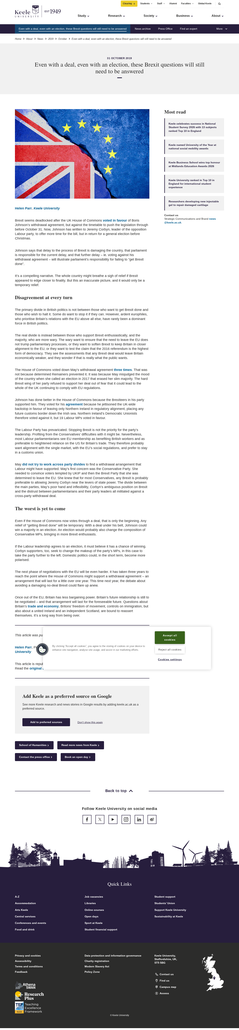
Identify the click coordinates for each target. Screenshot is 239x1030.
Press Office (165, 28)
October (62, 38)
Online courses (94, 909)
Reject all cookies (169, 649)
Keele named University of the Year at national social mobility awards (192, 146)
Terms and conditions (29, 966)
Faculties (186, 3)
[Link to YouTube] (112, 819)
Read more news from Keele (79, 745)
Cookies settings (170, 659)
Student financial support (101, 929)
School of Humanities (32, 745)
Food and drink (25, 929)
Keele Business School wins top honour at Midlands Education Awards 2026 (194, 164)
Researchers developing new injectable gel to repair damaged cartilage (194, 203)
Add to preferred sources (46, 722)
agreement (74, 404)
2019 (50, 38)
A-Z (17, 896)
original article (41, 668)
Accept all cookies (170, 637)
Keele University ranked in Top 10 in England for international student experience (192, 184)
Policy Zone (92, 971)
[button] (219, 3)
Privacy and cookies (28, 955)
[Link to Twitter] (99, 819)
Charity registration (97, 961)
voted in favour (115, 220)
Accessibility (23, 961)
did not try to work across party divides (53, 464)
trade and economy (43, 606)
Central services (25, 916)
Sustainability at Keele (168, 916)
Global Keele (205, 3)
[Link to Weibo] (152, 819)
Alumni (173, 3)
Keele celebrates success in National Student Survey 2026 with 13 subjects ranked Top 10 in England (193, 127)
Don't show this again (90, 722)
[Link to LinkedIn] (139, 819)
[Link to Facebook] (87, 819)
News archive (143, 28)
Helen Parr (23, 208)
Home (18, 38)
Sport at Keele (94, 922)
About (29, 38)
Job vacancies (94, 896)
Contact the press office (34, 756)
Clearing (127, 3)
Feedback (21, 971)
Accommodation (25, 903)
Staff (159, 3)
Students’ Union (164, 903)
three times (123, 370)
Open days (91, 916)
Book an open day (76, 756)
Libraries (90, 903)
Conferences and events (30, 922)
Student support (164, 896)
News (40, 38)
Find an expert (188, 28)
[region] (127, 648)
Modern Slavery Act (97, 966)
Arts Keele (21, 909)
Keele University (47, 208)
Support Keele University (170, 909)
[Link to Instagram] (126, 819)
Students (145, 3)
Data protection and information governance (113, 955)
